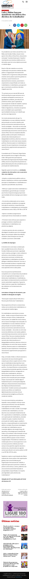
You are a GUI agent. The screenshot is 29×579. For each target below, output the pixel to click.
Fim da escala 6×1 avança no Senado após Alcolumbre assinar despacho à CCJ (11, 528)
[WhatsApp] (25, 25)
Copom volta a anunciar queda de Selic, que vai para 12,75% (22, 493)
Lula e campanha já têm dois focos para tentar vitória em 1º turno (10, 555)
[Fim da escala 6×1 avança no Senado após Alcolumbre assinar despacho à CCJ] (24, 528)
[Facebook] (14, 25)
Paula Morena (19, 577)
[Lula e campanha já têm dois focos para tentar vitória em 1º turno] (24, 556)
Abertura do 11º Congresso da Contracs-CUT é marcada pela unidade (7, 493)
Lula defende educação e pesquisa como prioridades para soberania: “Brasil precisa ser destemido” (11, 546)
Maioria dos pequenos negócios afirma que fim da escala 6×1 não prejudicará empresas (11, 564)
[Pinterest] (22, 25)
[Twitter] (18, 25)
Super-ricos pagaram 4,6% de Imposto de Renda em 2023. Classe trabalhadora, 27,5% (11, 537)
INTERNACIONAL (5, 10)
